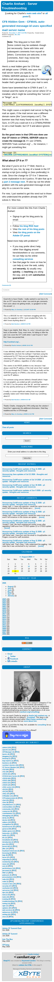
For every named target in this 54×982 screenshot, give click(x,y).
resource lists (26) (9, 884)
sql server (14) (7, 890)
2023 (4, 603)
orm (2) (5, 866)
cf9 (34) (5, 791)
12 (29, 566)
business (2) (7, 763)
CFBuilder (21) (7, 796)
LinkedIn (13, 661)
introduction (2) (8, 842)
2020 (4, 608)
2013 (4, 621)
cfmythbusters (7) (9, 805)
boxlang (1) (6, 758)
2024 (4, 601)
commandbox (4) (8, 807)
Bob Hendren (15, 324)
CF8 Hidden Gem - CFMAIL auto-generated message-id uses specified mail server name (27, 26)
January (11, 596)
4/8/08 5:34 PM (25, 324)
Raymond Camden (29, 961)
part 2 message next (14, 182)
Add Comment (45, 294)
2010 (4, 627)
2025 (4, 599)
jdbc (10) (5, 849)
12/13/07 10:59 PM (30, 309)
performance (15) (8, 868)
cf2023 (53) (6, 783)
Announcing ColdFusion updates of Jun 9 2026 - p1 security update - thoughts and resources (26, 491)
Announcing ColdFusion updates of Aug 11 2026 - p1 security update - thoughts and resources (23, 470)
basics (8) (6, 754)
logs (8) (5, 855)
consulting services (23, 259)
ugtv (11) (5, 906)
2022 (4, 605)
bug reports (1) (7, 761)
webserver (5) (7, 912)
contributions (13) (8, 813)
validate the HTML (25, 965)
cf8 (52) (5, 789)
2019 (4, 610)
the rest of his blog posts (31, 229)
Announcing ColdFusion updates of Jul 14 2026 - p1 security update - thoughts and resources (26, 481)
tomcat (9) (6, 895)
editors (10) (6, 822)
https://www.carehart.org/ (36, 719)
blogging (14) (7, 756)
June (10, 590)
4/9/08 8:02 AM (25, 399)
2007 (4, 632)
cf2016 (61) (6, 774)
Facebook (14, 659)
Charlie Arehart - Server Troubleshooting (19, 6)
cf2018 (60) (6, 778)
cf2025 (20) (6, 785)
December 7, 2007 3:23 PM (17, 33)
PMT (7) (5, 873)
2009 (4, 628)
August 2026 (27, 557)
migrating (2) (7, 860)
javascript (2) (7, 846)
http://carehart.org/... (12, 342)
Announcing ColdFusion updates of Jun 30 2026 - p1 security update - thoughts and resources (23, 486)
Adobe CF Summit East (11, 928)
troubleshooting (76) (9, 901)
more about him (30, 721)
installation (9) (7, 840)
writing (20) (6, 914)
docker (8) (6, 820)
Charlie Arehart (16, 345)
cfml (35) (5, 800)
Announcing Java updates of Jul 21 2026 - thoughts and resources (24, 475)
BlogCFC (7, 961)
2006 (4, 634)
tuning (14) (6, 903)
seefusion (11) (7, 888)
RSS (14, 747)
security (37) (7, 886)
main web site (33, 13)
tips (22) (5, 892)
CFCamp (5, 945)
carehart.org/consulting (29, 712)
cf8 (16, 34)
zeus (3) (5, 917)
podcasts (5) (7, 875)
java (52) (5, 844)
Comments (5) (6, 285)
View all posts (8, 427)
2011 (4, 625)
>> (34, 557)
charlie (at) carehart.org (37, 716)
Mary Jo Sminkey (17, 309)
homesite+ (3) (7, 833)
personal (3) (6, 871)
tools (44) (5, 897)
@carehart (31, 717)
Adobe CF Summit (9, 934)
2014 (4, 619)
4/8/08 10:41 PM (27, 345)
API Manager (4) (8, 752)
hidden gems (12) (8, 831)
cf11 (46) (5, 772)
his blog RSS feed (29, 226)
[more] (37, 508)
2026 (4, 583)
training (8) (6, 899)
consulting (41, 725)
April (10, 594)
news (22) (6, 864)
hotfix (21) (6, 835)
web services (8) (8, 910)
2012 (4, 623)
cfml (18, 34)
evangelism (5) (7, 824)
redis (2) (5, 881)
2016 (4, 616)
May (9, 592)
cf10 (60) (5, 769)
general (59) (6, 829)
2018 (4, 612)
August (10, 587)
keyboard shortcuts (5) (10, 851)
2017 (4, 614)
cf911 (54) (6, 794)
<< (20, 557)
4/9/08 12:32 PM (29, 414)
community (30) (8, 809)
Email (10, 654)
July (9, 588)
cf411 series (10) (8, 787)
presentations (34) (9, 877)
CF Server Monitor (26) (10, 767)
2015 (4, 617)
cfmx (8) (5, 802)
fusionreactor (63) (9, 827)
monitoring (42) (8, 862)
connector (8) (7, 811)
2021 (4, 607)
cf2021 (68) (6, 780)
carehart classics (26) (10, 765)
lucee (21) (6, 857)
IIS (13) (4, 838)
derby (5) (5, 818)
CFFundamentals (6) (9, 798)
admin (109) (6, 747)
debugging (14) (7, 816)
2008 (4, 630)
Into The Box (7, 939)
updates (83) (7, 908)
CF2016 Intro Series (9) (11, 776)
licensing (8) (6, 853)
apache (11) (6, 750)
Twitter (13, 656)
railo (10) (5, 879)
